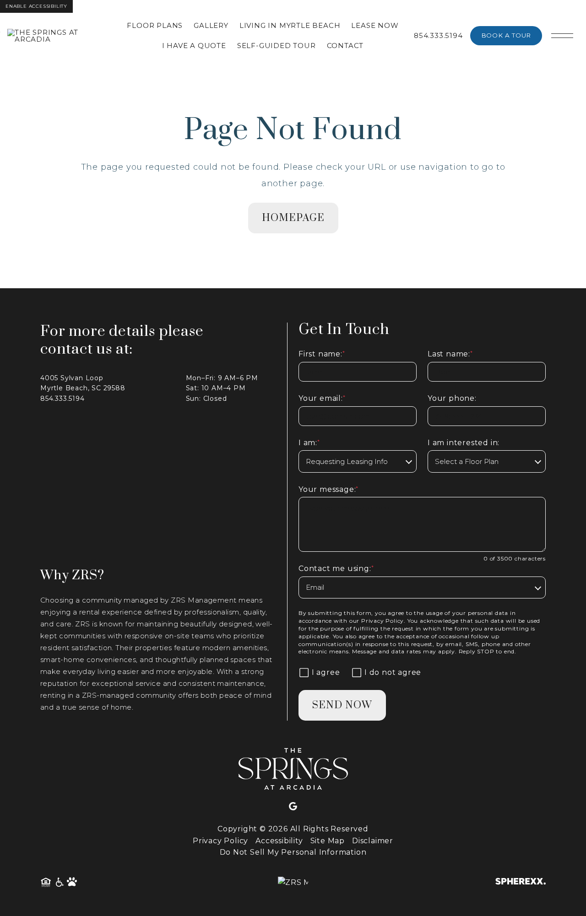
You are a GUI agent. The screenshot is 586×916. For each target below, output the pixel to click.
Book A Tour (506, 35)
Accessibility (279, 840)
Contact (345, 45)
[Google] (293, 807)
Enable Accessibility (36, 6)
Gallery (211, 25)
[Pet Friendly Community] (72, 883)
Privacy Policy (382, 620)
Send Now (342, 705)
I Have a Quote (194, 45)
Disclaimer (372, 840)
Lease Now (374, 25)
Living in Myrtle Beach (290, 25)
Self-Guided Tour (276, 45)
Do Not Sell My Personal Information (293, 852)
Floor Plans (155, 25)
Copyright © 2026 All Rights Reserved (293, 828)
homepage (293, 218)
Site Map (327, 840)
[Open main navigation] (562, 35)
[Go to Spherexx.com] (520, 882)
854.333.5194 (438, 35)
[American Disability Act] (59, 883)
